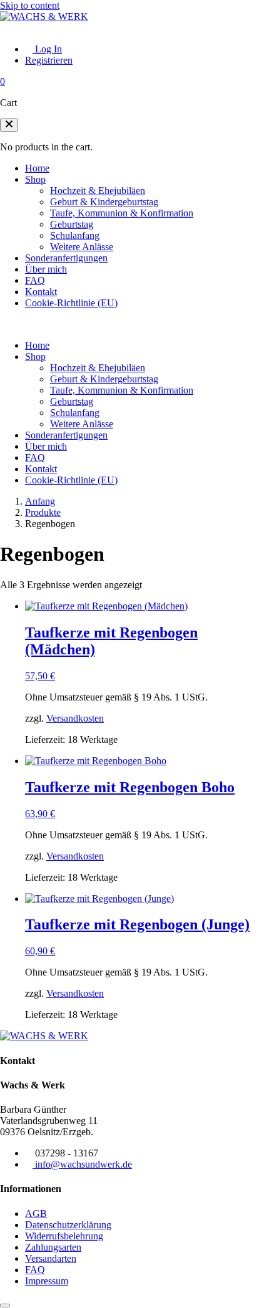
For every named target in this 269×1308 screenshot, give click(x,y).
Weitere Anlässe (81, 246)
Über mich (46, 269)
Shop (35, 179)
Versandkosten (75, 718)
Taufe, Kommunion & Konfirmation (121, 213)
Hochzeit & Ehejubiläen (97, 190)
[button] (9, 125)
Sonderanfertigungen (66, 258)
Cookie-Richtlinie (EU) (71, 303)
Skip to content (29, 5)
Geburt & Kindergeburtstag (104, 201)
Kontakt (41, 291)
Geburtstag (71, 224)
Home (37, 168)
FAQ (35, 280)
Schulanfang (74, 235)
